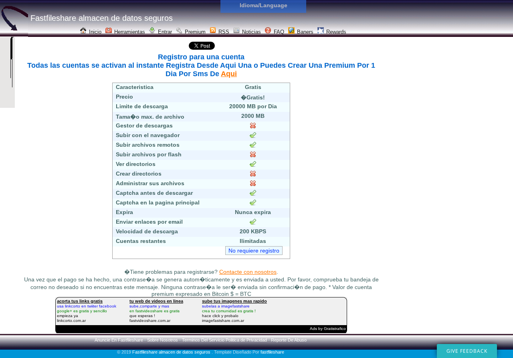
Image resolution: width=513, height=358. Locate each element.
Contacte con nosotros (248, 272)
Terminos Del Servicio (203, 340)
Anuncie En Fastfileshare (119, 340)
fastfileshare (272, 352)
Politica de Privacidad (246, 340)
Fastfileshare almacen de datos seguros (172, 352)
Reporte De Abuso (289, 340)
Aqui (229, 74)
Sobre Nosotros (162, 340)
